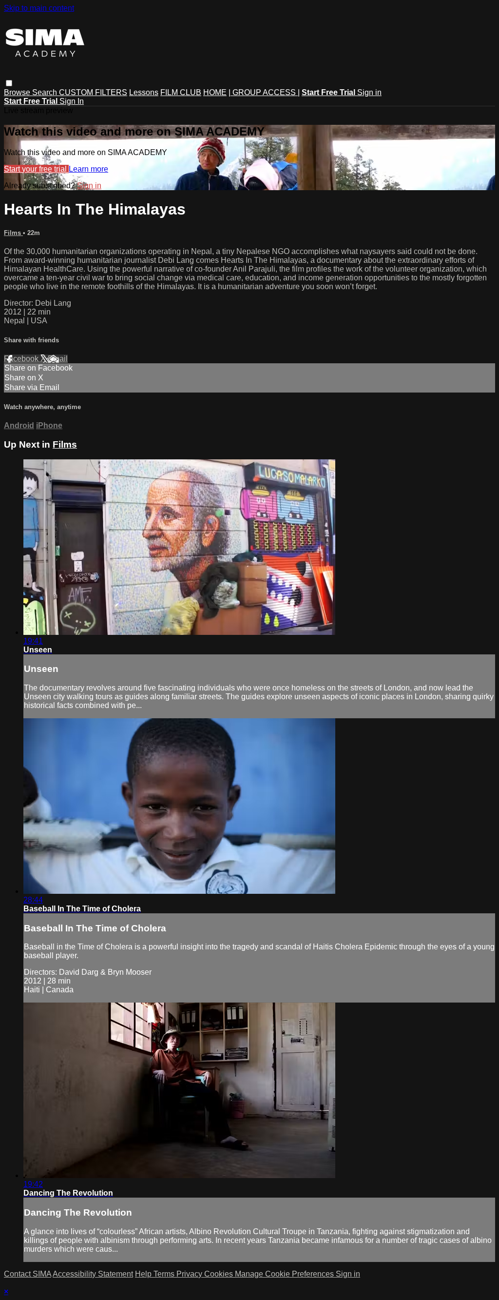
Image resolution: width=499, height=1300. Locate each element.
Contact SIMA (27, 1274)
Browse (18, 92)
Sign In (71, 101)
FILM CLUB (180, 92)
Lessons (143, 92)
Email (58, 359)
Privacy (190, 1274)
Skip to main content (39, 8)
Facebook (22, 359)
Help (144, 1274)
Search (45, 92)
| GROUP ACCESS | (264, 92)
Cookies (219, 1274)
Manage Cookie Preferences (285, 1274)
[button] (9, 83)
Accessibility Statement (93, 1274)
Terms (165, 1274)
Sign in (369, 92)
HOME (215, 92)
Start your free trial (36, 169)
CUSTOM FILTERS (93, 92)
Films (13, 232)
